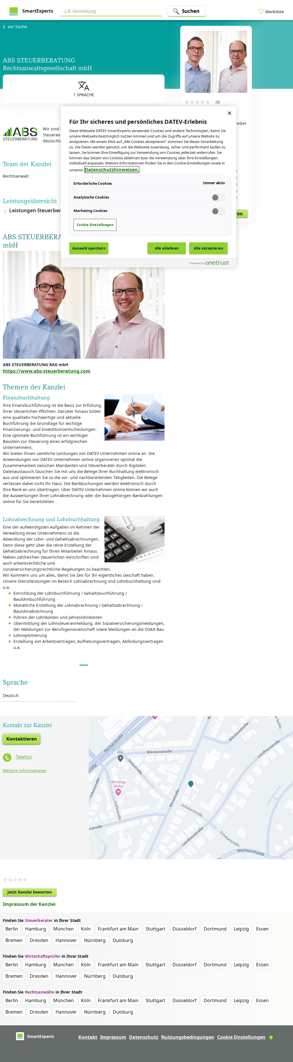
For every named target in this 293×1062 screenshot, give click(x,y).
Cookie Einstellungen (241, 1037)
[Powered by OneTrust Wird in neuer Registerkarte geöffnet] (211, 263)
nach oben (279, 1021)
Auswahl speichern (89, 248)
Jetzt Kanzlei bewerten (31, 892)
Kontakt (87, 1037)
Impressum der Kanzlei (29, 904)
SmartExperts (37, 11)
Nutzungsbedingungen (187, 1037)
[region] (148, 186)
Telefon (24, 757)
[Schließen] (229, 113)
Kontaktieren (21, 739)
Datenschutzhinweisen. (112, 169)
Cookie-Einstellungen (95, 225)
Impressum (113, 1037)
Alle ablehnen (167, 248)
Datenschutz (143, 1037)
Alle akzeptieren (208, 248)
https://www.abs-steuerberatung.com (46, 371)
